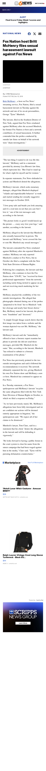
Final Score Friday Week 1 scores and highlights (23, 21)
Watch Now (39, 3)
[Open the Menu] (4, 3)
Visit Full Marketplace (35, 462)
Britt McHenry (9, 101)
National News (12, 33)
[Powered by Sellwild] (39, 600)
